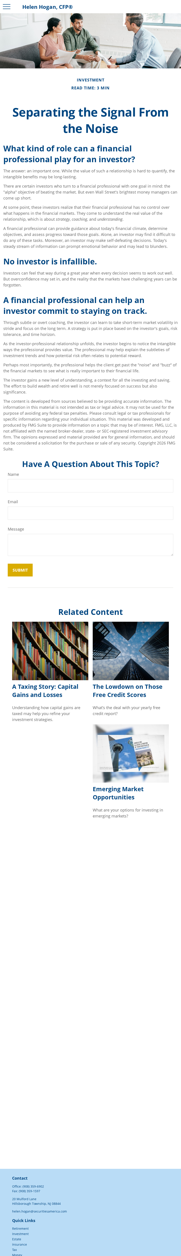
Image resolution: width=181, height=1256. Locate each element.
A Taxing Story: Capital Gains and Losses (45, 690)
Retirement (20, 1228)
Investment (20, 1234)
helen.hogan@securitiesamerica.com (39, 1211)
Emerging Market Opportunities (118, 793)
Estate (16, 1239)
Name (13, 474)
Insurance (19, 1244)
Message (16, 529)
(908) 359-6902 (33, 1186)
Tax (14, 1250)
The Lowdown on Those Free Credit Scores (127, 690)
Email (13, 501)
